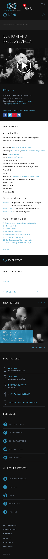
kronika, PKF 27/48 (23, 25)
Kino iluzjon (14, 504)
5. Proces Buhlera (9, 229)
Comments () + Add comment (13, 110)
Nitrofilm (13, 512)
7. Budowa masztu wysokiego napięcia (16, 234)
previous (10, 291)
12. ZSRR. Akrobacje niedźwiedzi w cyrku (17, 243)
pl (43, 3)
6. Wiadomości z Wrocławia (12, 231)
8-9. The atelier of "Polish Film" (13, 237)
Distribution (7, 534)
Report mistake (29, 110)
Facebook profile (16, 424)
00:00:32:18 (7, 212)
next (40, 291)
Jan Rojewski (15, 151)
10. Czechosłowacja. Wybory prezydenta (17, 240)
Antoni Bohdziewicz (28, 151)
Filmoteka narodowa (17, 479)
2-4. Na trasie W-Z (9, 226)
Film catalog (8, 546)
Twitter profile (15, 457)
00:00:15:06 (7, 208)
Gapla (11, 495)
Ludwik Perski (26, 148)
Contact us (7, 538)
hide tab (6, 249)
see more (37, 347)
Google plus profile (17, 441)
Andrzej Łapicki (13, 154)
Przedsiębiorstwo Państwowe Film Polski (26, 176)
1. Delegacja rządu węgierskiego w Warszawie (19, 223)
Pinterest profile (16, 433)
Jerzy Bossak (16, 148)
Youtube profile (16, 449)
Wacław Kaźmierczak (15, 157)
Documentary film (8, 25)
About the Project (10, 525)
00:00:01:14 (7, 203)
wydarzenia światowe (24, 101)
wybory (9, 104)
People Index (8, 542)
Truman (23, 104)
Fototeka (13, 487)
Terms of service (9, 529)
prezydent (16, 104)
